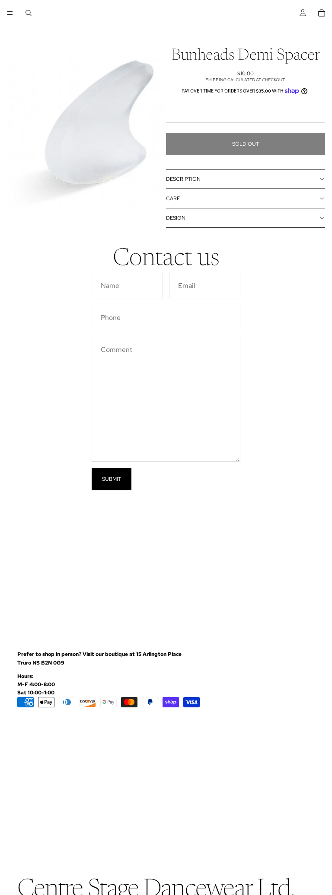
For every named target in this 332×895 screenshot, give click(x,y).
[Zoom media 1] (83, 104)
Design (175, 217)
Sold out (245, 144)
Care (173, 198)
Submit (111, 479)
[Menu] (10, 13)
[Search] (28, 12)
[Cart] (321, 12)
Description (183, 179)
